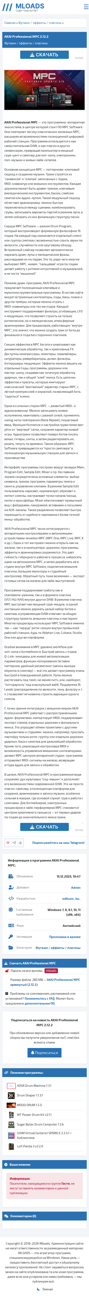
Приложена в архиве (65, 937)
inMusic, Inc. (71, 898)
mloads (51, 971)
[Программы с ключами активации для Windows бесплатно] (26, 7)
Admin (76, 887)
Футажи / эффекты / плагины (39, 23)
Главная (10, 23)
